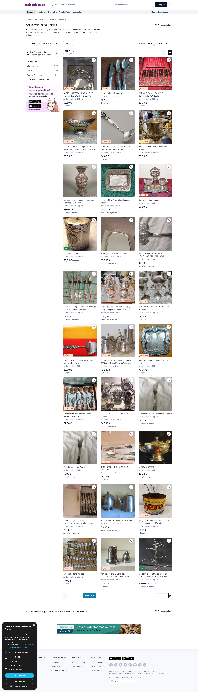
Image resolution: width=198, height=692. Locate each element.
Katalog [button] (30, 12)
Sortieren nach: (145, 43)
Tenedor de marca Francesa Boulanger (155, 413)
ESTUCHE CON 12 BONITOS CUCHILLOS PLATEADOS (151, 94)
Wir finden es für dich (59, 670)
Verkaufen (77, 12)
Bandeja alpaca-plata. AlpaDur (114, 253)
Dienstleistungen (58, 657)
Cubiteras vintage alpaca (74, 253)
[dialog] (19, 656)
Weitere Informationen (26, 644)
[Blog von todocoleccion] (144, 665)
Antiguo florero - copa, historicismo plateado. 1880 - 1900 (79, 201)
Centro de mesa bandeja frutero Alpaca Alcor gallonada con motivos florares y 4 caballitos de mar (79, 148)
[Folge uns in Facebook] (120, 665)
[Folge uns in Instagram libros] (115, 665)
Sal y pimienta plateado (149, 200)
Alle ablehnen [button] (19, 681)
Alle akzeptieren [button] (19, 676)
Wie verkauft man (78, 662)
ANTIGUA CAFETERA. (148, 467)
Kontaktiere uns (96, 670)
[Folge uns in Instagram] (111, 665)
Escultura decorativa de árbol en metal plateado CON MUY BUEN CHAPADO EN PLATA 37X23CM (153, 575)
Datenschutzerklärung (145, 673)
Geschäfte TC (77, 666)
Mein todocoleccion (159, 12)
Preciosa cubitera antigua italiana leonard (153, 147)
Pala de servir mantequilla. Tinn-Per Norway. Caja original (78, 361)
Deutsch (116, 681)
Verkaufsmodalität (49, 43)
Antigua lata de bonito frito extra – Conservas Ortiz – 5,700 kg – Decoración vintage (154, 522)
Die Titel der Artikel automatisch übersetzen (40, 53)
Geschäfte (52, 12)
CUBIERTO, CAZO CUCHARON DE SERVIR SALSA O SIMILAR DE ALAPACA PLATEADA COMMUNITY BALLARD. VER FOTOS (116, 148)
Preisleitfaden (65, 12)
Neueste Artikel (162, 43)
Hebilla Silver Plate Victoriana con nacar (116, 201)
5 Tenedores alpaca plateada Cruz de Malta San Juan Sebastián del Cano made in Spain (79, 308)
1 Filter (33, 43)
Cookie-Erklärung (161, 673)
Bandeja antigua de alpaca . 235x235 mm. (155, 361)
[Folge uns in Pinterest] (130, 665)
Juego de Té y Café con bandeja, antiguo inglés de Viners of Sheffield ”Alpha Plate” (117, 308)
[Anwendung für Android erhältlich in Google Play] (128, 658)
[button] (19, 647)
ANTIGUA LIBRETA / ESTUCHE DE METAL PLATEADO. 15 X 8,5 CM (78, 94)
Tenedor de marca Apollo (74, 467)
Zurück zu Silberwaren (39, 80)
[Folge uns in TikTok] (140, 665)
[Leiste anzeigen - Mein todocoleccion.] (170, 12)
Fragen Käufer (96, 666)
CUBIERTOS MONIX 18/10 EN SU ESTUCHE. (115, 468)
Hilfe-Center (96, 657)
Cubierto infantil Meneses (112, 93)
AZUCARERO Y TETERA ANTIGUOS (116, 520)
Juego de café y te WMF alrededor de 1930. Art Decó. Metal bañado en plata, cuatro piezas (117, 361)
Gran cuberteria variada (73, 574)
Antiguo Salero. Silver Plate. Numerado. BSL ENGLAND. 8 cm (115, 575)
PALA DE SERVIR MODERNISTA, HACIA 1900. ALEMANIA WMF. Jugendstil (152, 255)
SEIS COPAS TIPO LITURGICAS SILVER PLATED (155, 308)
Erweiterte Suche (121, 5)
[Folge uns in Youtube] (135, 665)
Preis (68, 43)
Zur (154, 596)
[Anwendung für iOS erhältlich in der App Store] (115, 658)
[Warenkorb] (170, 4)
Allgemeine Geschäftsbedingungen (122, 673)
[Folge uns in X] (125, 665)
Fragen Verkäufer (97, 662)
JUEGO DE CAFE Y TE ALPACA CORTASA (114, 415)
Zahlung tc (55, 662)
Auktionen (41, 12)
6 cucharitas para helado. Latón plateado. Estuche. (77, 415)
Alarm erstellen (164, 25)
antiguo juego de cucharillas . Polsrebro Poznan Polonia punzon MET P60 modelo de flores (78, 522)
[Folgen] (94, 60)
